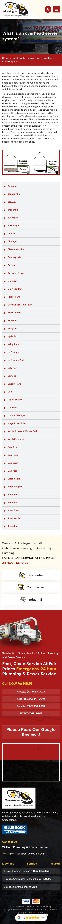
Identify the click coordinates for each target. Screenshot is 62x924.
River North (14, 518)
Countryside (14, 257)
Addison (12, 186)
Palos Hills (13, 494)
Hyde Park (13, 336)
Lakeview (12, 368)
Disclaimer (28, 909)
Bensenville (14, 193)
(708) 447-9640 (36, 698)
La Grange (13, 352)
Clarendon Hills (16, 249)
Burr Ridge (13, 225)
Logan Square (15, 399)
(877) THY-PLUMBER (31, 713)
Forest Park (14, 296)
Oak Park (12, 470)
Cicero (11, 233)
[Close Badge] (46, 915)
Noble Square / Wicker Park (22, 431)
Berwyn (12, 201)
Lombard (12, 407)
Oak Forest (13, 455)
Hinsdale (12, 320)
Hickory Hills (14, 312)
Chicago (12, 241)
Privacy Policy (41, 909)
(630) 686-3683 (36, 706)
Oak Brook (13, 447)
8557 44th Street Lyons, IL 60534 (27, 853)
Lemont (12, 375)
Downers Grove (16, 273)
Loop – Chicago (16, 415)
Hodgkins (13, 328)
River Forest (14, 510)
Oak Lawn (13, 462)
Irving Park (13, 344)
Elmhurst (12, 280)
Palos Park (13, 502)
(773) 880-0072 (36, 691)
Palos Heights (15, 486)
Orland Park (14, 478)
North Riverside (16, 439)
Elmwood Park (15, 288)
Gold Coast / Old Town (20, 304)
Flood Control (19, 58)
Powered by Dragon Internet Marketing (37, 911)
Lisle (10, 391)
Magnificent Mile (17, 423)
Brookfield (13, 209)
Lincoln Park (14, 383)
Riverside (13, 526)
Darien (11, 265)
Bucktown (13, 217)
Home (5, 58)
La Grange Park (16, 360)
